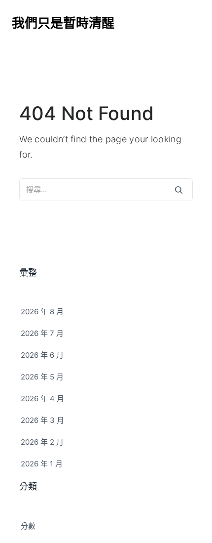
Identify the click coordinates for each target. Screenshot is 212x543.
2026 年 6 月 (42, 355)
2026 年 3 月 (42, 420)
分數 (28, 526)
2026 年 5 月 (42, 376)
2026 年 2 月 (42, 442)
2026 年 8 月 (42, 311)
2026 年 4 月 (42, 398)
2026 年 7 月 (42, 333)
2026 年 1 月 (42, 463)
